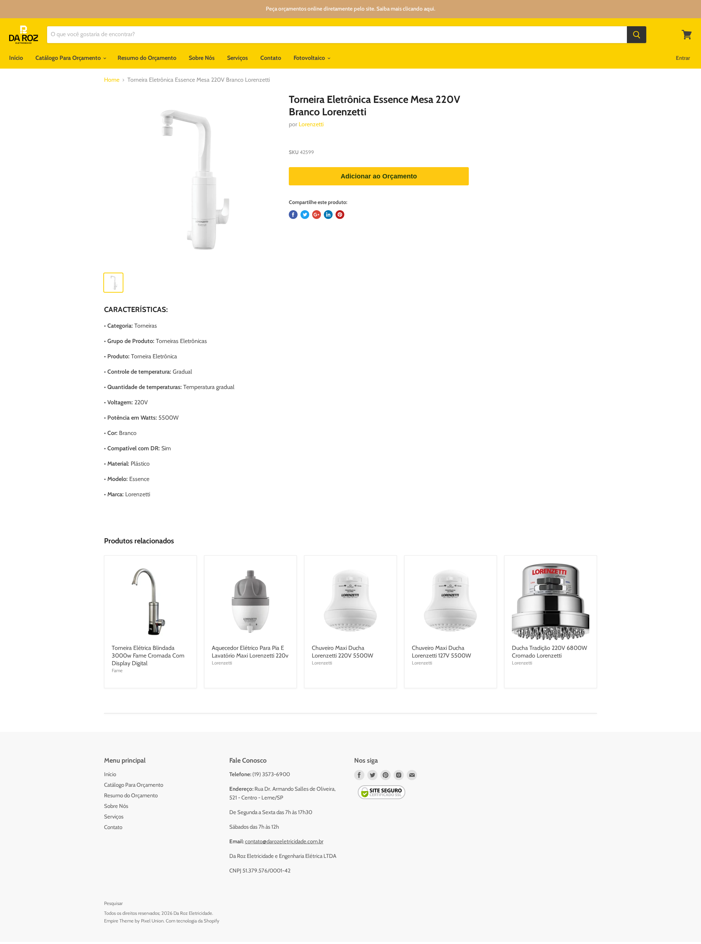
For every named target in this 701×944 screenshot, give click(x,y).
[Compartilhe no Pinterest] (340, 214)
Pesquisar (113, 903)
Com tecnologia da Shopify (192, 921)
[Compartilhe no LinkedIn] (328, 214)
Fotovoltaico (310, 57)
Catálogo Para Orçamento (68, 57)
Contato (270, 57)
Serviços (237, 57)
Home (111, 80)
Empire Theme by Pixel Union (134, 921)
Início (16, 57)
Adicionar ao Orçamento (379, 176)
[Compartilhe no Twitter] (304, 214)
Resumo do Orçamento (147, 57)
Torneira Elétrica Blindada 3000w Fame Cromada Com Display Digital (148, 655)
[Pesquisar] (636, 34)
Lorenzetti (311, 124)
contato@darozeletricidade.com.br (284, 841)
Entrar (683, 58)
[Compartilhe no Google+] (316, 214)
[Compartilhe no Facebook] (293, 214)
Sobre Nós (202, 57)
